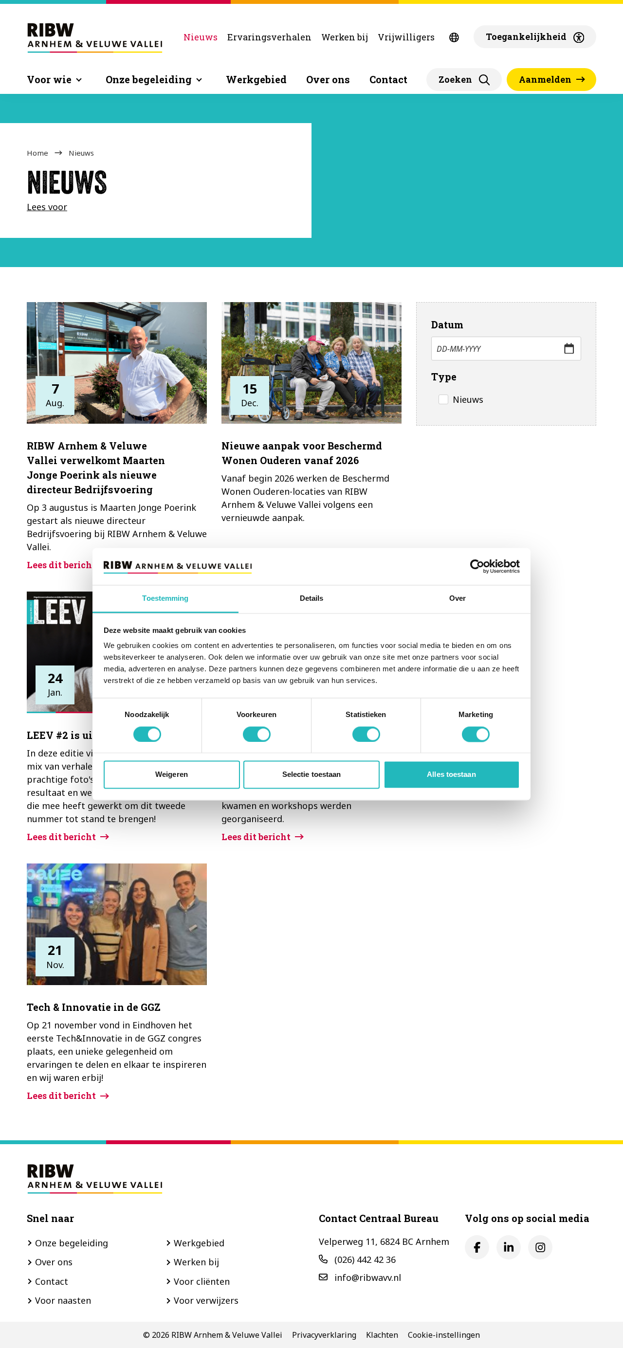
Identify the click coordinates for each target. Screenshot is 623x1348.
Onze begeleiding (71, 1243)
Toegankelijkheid (526, 36)
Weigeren (171, 775)
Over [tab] (457, 598)
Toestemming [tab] (165, 598)
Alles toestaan (451, 775)
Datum (447, 324)
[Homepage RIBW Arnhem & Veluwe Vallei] (95, 36)
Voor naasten (63, 1300)
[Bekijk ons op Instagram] (540, 1247)
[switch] (257, 734)
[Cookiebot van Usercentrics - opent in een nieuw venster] (477, 566)
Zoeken (455, 79)
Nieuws (200, 37)
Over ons (328, 79)
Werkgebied (256, 79)
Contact (388, 79)
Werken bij (344, 37)
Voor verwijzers (206, 1300)
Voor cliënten (202, 1281)
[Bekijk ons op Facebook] (477, 1247)
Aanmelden (545, 79)
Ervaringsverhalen (269, 37)
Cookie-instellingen (444, 1335)
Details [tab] (312, 598)
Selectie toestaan (311, 775)
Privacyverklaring (324, 1335)
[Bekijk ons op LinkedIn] (508, 1247)
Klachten (382, 1335)
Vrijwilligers (406, 37)
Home (37, 153)
